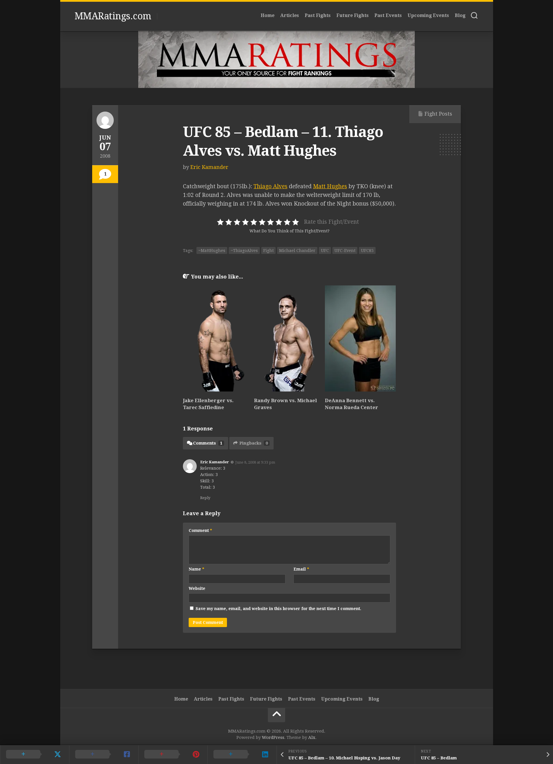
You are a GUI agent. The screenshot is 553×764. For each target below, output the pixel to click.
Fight (268, 250)
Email (301, 569)
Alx (311, 737)
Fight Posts (438, 114)
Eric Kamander (209, 167)
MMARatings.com (113, 16)
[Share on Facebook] (103, 754)
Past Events (388, 15)
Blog (460, 15)
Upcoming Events (428, 15)
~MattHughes (211, 250)
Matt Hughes (330, 186)
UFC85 (367, 250)
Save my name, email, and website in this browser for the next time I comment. (278, 608)
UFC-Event (344, 250)
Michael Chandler (297, 250)
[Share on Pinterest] (172, 754)
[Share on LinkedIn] (241, 754)
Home (267, 15)
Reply (205, 498)
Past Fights (318, 15)
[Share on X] (34, 754)
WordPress (273, 737)
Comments (207, 443)
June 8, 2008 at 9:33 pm (255, 462)
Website (197, 588)
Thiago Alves (270, 186)
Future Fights (352, 15)
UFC (325, 250)
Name (196, 569)
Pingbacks (253, 443)
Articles (289, 15)
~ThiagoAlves (244, 250)
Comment (200, 530)
